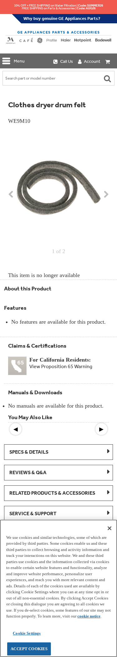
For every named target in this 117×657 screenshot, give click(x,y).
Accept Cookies (29, 648)
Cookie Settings (27, 633)
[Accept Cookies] (109, 528)
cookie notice (88, 616)
